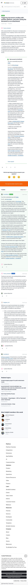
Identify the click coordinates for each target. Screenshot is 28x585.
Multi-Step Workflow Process (8, 393)
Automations (4, 401)
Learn (7, 486)
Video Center (9, 495)
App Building (9, 456)
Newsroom (9, 544)
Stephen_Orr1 (6, 302)
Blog (7, 538)
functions (20, 109)
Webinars (8, 505)
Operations (9, 474)
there (9, 144)
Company (8, 529)
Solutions (8, 465)
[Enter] (2, 6)
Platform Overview (11, 447)
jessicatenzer (8, 423)
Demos (8, 498)
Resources (9, 508)
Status (8, 541)
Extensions (9, 453)
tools (9, 111)
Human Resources (11, 477)
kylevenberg (8, 428)
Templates (8, 523)
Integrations (9, 450)
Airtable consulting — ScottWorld (15, 155)
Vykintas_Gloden (9, 432)
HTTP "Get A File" (9, 358)
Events (8, 492)
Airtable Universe (10, 526)
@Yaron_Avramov (5, 357)
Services (8, 514)
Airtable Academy (10, 489)
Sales (7, 480)
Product (8, 468)
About (7, 532)
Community (9, 520)
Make (9, 63)
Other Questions (6, 11)
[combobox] (14, 6)
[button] (2, 3)
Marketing (8, 471)
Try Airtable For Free (11, 547)
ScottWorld (6, 194)
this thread (15, 65)
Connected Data (10, 462)
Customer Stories (10, 502)
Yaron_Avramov (7, 28)
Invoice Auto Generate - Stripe (8, 404)
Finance (8, 483)
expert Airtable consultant (14, 150)
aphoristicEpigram (9, 415)
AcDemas (7, 419)
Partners (8, 511)
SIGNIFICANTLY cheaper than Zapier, (15, 236)
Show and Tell (4, 395)
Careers (8, 535)
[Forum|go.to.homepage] (9, 3)
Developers (9, 517)
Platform (8, 444)
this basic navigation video (11, 246)
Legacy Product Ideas (6, 391)
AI (6, 459)
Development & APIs (6, 406)
